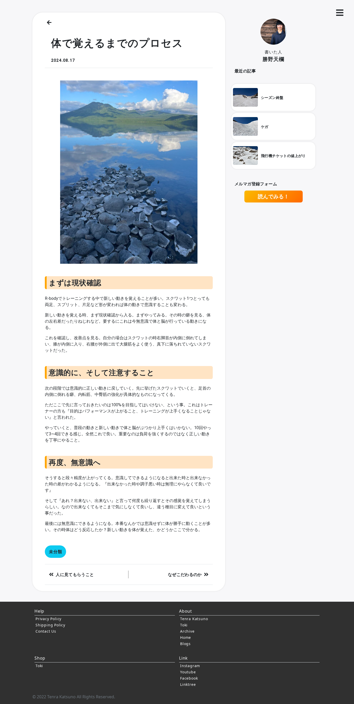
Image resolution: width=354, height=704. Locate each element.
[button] (339, 12)
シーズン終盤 (272, 97)
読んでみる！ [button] (273, 196)
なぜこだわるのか (185, 574)
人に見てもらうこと (75, 574)
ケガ (264, 126)
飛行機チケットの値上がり (283, 155)
